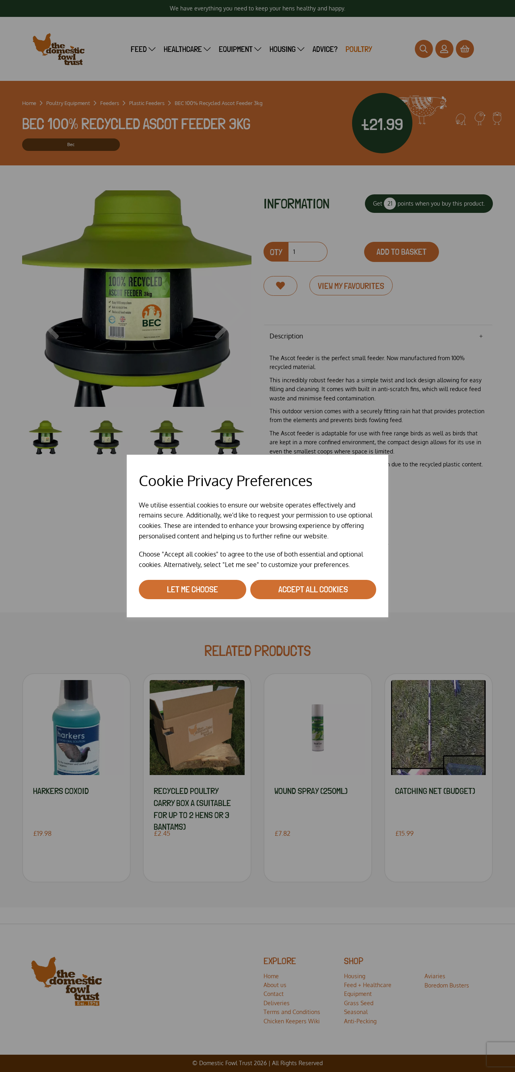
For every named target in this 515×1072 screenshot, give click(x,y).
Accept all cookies (313, 589)
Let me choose (192, 589)
